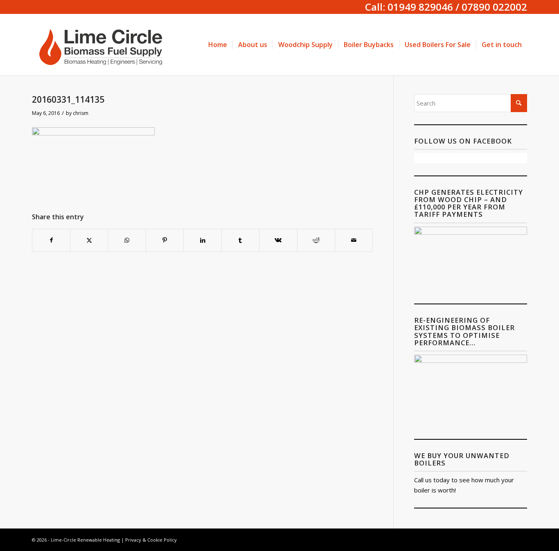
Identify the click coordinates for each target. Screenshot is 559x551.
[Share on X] (89, 240)
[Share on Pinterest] (164, 240)
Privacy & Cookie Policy (151, 540)
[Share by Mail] (353, 240)
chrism (80, 113)
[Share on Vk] (278, 240)
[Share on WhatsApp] (127, 240)
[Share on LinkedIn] (202, 240)
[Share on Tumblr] (240, 240)
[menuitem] (217, 44)
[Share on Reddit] (316, 240)
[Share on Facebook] (51, 240)
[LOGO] (103, 44)
